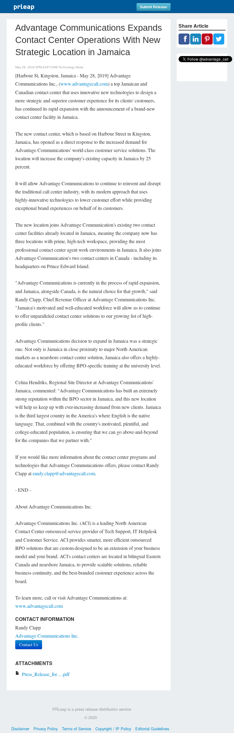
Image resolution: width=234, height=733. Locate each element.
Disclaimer (20, 728)
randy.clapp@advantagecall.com (64, 473)
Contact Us (28, 644)
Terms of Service (76, 728)
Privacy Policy (46, 728)
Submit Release (153, 6)
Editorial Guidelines (152, 728)
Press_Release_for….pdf (45, 674)
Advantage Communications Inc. (47, 635)
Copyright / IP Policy (113, 728)
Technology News (70, 67)
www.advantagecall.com (84, 83)
